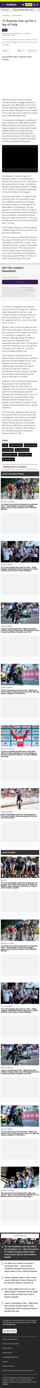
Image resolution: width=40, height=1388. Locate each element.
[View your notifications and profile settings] (23, 5)
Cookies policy (7, 1353)
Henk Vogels (8, 450)
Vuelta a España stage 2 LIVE (23, 10)
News (5, 30)
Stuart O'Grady (16, 445)
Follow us (23, 51)
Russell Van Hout (9, 455)
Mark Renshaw (30, 445)
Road (5, 445)
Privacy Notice (29, 290)
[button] (37, 5)
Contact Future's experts (10, 1344)
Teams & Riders (16, 15)
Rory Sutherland (22, 450)
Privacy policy (7, 1348)
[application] (20, 157)
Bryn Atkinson (8, 459)
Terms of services (26, 288)
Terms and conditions (9, 1339)
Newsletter (34, 51)
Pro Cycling (5, 15)
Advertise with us (8, 1366)
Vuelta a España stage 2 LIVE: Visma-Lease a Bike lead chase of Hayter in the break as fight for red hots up (20, 1280)
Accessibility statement (10, 1357)
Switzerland (8, 33)
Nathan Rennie (25, 455)
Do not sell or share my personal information (17, 1371)
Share (7, 51)
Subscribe (29, 4)
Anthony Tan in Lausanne (22, 33)
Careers (5, 1362)
